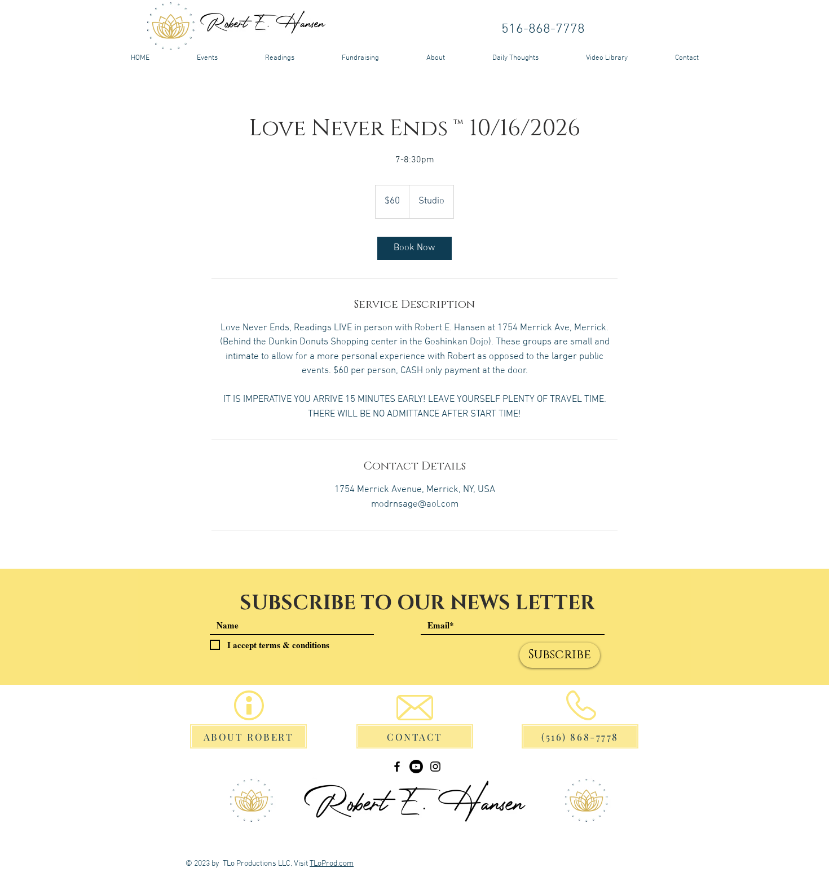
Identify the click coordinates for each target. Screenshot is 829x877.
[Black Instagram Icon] (435, 766)
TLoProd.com (332, 864)
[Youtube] (416, 766)
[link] (414, 248)
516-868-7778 (543, 29)
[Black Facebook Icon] (397, 766)
